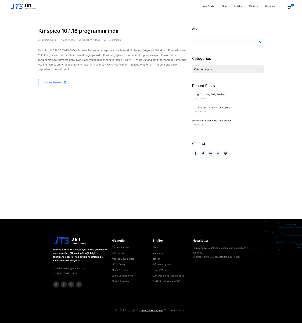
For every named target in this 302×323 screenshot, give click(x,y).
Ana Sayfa (209, 6)
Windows (95, 39)
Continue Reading (52, 82)
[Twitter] (56, 284)
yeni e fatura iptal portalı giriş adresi (211, 120)
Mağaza (253, 6)
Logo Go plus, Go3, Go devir (210, 94)
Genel (85, 39)
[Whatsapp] (79, 284)
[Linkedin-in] (71, 284)
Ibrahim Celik (49, 39)
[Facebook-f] (64, 284)
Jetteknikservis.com (152, 310)
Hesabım (270, 6)
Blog (224, 6)
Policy (237, 256)
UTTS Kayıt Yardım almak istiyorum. (214, 107)
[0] (291, 9)
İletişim (238, 6)
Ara (194, 28)
